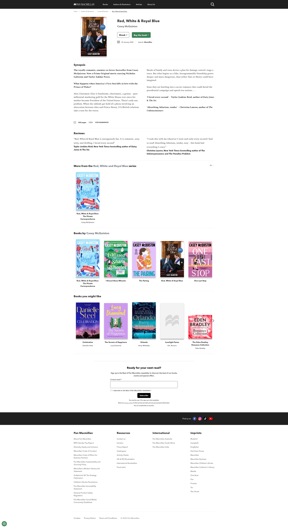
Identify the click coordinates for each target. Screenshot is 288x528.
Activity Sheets (123, 455)
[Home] (84, 4)
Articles (139, 4)
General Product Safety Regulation (83, 494)
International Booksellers (127, 463)
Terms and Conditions (108, 518)
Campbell (194, 443)
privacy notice (128, 403)
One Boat (194, 475)
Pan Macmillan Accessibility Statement (85, 487)
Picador (193, 483)
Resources (123, 433)
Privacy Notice (90, 518)
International (161, 433)
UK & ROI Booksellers (126, 459)
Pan (192, 479)
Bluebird (193, 439)
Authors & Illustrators (121, 4)
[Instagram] (200, 418)
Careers (120, 443)
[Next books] (213, 320)
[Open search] (212, 4)
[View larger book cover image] (94, 36)
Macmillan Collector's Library (202, 467)
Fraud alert (121, 467)
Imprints (195, 433)
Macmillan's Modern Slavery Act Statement (87, 469)
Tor (191, 487)
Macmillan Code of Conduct (85, 451)
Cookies (77, 518)
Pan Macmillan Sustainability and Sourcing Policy (87, 463)
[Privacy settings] (4, 523)
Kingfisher (194, 447)
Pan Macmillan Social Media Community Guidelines (85, 500)
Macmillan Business (198, 459)
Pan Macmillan (83, 433)
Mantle (193, 471)
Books (105, 4)
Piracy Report (122, 447)
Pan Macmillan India (161, 447)
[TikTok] (205, 418)
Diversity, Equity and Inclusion (86, 447)
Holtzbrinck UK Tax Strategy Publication (85, 476)
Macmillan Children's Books (201, 463)
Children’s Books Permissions (85, 482)
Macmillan (194, 455)
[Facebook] (194, 418)
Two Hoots (194, 491)
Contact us (121, 439)
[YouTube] (211, 418)
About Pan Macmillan (82, 439)
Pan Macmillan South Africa (164, 443)
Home (76, 11)
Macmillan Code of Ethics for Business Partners (85, 456)
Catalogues (121, 451)
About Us (151, 4)
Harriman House (197, 451)
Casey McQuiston (103, 11)
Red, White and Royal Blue (110, 166)
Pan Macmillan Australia (162, 439)
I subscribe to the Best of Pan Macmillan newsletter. (132, 391)
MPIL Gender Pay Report (84, 443)
